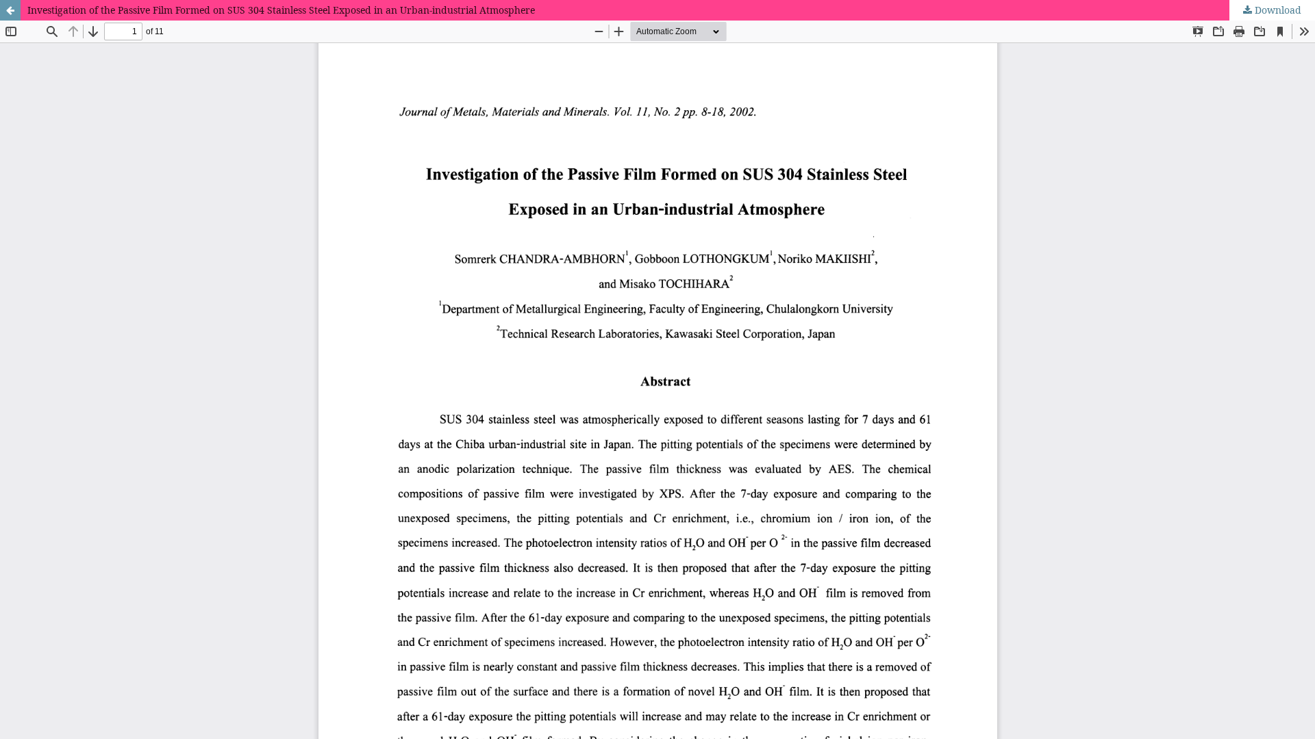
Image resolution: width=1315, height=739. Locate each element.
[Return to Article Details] (10, 10)
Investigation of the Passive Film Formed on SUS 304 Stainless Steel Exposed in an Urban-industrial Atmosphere (281, 9)
